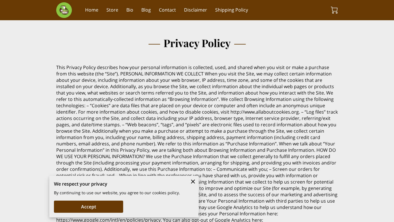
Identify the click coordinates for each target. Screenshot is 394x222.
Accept (88, 207)
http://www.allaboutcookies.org (264, 112)
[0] (334, 10)
